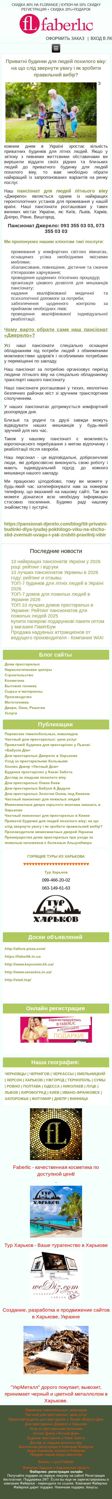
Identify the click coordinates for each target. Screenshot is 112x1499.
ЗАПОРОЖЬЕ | (18, 1099)
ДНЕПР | (62, 1099)
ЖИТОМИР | (43, 1099)
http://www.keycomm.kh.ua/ (29, 964)
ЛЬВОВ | (13, 1092)
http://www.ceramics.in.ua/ (28, 972)
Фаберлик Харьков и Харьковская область (56, 1468)
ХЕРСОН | (16, 1080)
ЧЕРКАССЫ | (65, 1074)
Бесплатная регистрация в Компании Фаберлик (56, 1447)
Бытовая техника (20, 686)
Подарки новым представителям (56, 1455)
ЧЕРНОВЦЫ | (17, 1074)
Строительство (19, 675)
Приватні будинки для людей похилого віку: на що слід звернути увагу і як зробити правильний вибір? (56, 68)
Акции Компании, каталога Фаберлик (56, 1451)
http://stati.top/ (18, 980)
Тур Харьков (56, 872)
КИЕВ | (56, 1092)
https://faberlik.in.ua (23, 956)
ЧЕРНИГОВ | (41, 1074)
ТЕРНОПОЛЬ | (80, 1080)
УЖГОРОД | (56, 1080)
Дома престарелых (22, 664)
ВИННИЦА (79, 1099)
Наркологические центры (28, 669)
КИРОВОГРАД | (35, 1092)
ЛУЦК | (92, 1086)
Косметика (14, 680)
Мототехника (17, 702)
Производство (18, 697)
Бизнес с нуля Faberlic (56, 1462)
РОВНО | (15, 1086)
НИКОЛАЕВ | (74, 1086)
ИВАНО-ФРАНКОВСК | (82, 1092)
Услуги (11, 713)
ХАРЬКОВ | (35, 1080)
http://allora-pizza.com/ (25, 949)
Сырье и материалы (23, 691)
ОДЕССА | (53, 1086)
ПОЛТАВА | (33, 1086)
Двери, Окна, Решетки (25, 708)
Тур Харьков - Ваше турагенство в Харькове (56, 1245)
